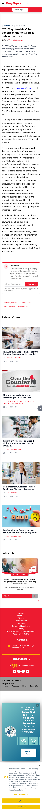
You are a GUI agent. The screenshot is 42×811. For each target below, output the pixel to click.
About (21, 613)
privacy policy (10, 290)
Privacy (21, 628)
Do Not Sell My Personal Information (21, 631)
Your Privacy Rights (21, 634)
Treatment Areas (9, 306)
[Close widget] (37, 705)
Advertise (21, 615)
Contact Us (21, 623)
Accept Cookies (21, 807)
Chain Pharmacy (25, 303)
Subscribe (30, 284)
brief (25, 88)
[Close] (39, 765)
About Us (15, 686)
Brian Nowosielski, (12, 401)
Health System (23, 306)
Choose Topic (18, 10)
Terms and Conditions (21, 626)
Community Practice (10, 303)
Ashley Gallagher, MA (13, 358)
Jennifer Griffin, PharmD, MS (14, 403)
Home (6, 686)
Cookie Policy (18, 790)
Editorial (21, 618)
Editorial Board (21, 621)
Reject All (21, 801)
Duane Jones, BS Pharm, (28, 401)
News (24, 686)
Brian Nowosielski (11, 493)
